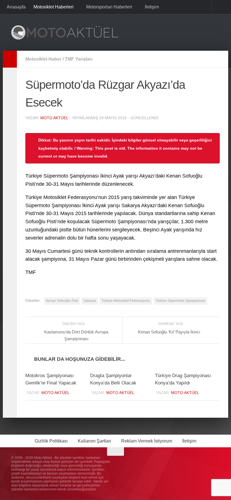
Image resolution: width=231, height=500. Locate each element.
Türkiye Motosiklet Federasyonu (125, 301)
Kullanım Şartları (94, 441)
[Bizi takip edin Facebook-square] (195, 463)
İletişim (151, 7)
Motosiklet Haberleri (54, 7)
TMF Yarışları (78, 59)
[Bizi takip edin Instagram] (185, 463)
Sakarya (89, 301)
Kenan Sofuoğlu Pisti (62, 301)
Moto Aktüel (54, 118)
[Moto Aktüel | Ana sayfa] (64, 32)
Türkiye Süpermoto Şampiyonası (180, 301)
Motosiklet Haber (43, 59)
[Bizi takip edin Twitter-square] (206, 463)
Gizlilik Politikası (51, 441)
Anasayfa (16, 7)
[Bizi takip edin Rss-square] (216, 463)
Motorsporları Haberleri (109, 7)
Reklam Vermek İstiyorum (146, 441)
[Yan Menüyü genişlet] (10, 59)
